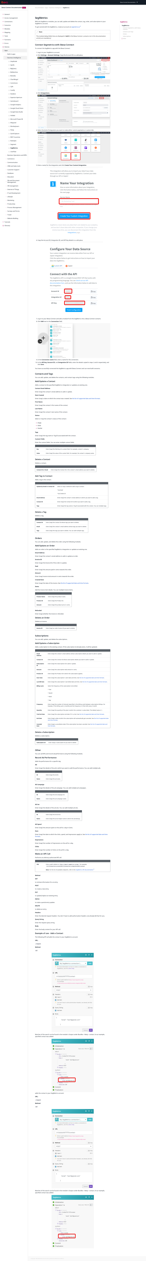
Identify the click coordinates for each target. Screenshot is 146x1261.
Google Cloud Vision (16, 108)
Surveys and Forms (13, 211)
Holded (12, 115)
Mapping (7, 32)
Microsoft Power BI (16, 119)
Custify (12, 90)
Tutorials (7, 222)
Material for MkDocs (59, 1258)
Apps (6, 50)
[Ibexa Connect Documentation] (5, 2)
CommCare (14, 83)
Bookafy (13, 76)
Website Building (12, 218)
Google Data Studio (16, 112)
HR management (12, 186)
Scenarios (7, 25)
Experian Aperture (16, 97)
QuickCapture (14, 133)
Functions (7, 40)
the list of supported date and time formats (86, 398)
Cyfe (11, 86)
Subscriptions (127, 36)
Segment (13, 144)
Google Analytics (15, 105)
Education (10, 177)
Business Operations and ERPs (17, 155)
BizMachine (14, 72)
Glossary (7, 225)
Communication (12, 162)
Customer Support (13, 170)
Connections (8, 22)
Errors (6, 43)
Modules (7, 29)
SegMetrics (14, 148)
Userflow (13, 152)
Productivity (11, 204)
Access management (11, 18)
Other (124, 38)
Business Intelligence (14, 58)
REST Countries (15, 137)
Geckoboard (14, 101)
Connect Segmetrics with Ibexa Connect (132, 28)
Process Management (14, 207)
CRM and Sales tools (13, 166)
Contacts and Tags (128, 31)
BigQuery (13, 68)
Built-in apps (11, 54)
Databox (13, 94)
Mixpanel (13, 123)
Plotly (12, 130)
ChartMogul (14, 79)
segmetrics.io (75, 27)
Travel (9, 215)
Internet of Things (13, 189)
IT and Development (13, 193)
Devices (6, 47)
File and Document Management (13, 181)
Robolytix (13, 141)
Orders (125, 34)
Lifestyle (10, 197)
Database (10, 173)
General (7, 14)
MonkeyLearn (14, 126)
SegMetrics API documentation (84, 870)
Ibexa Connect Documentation (12, 7)
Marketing (10, 200)
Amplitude (13, 61)
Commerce (10, 159)
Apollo (12, 65)
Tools (6, 36)
